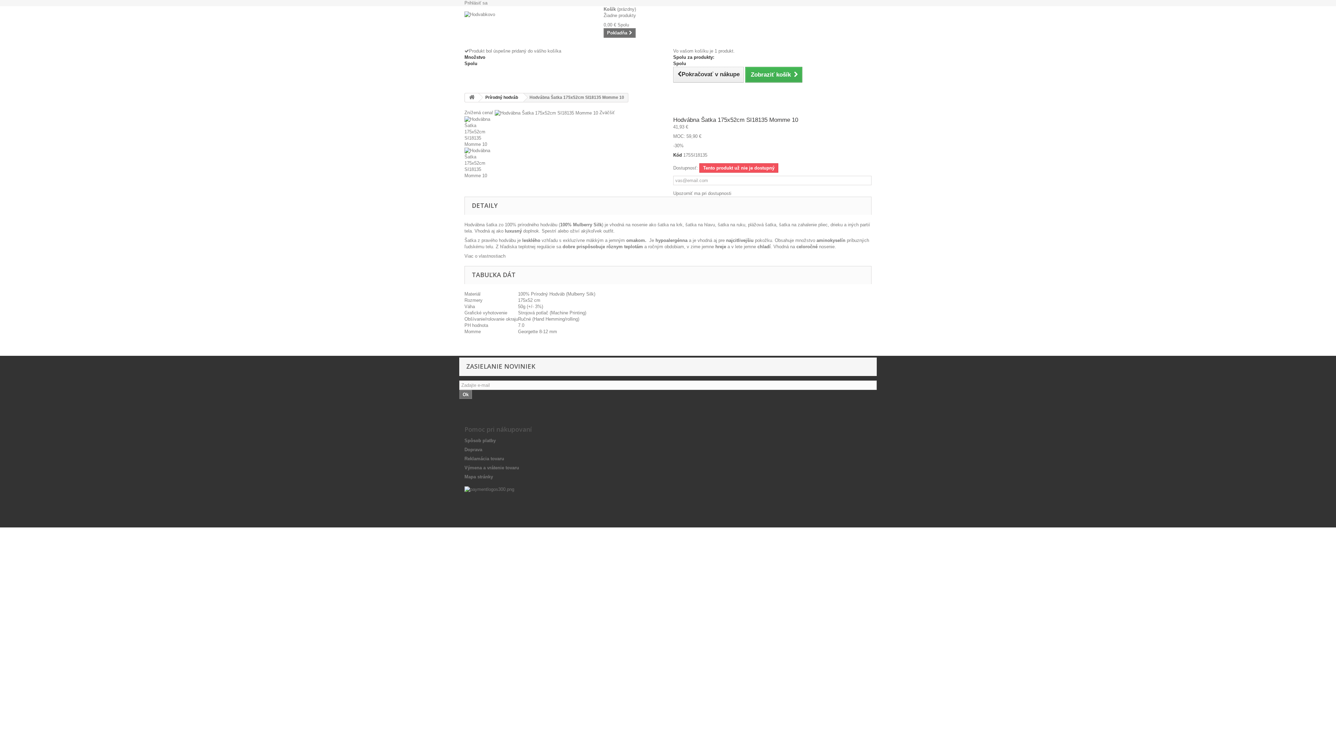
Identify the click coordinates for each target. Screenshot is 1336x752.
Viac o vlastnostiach (485, 256)
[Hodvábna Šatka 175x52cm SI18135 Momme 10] (563, 132)
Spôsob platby (480, 440)
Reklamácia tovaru (484, 458)
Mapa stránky (478, 476)
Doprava (473, 449)
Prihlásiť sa (475, 3)
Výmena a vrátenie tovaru (491, 467)
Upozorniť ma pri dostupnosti (702, 193)
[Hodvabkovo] (528, 27)
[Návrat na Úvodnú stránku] (471, 97)
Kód (677, 155)
